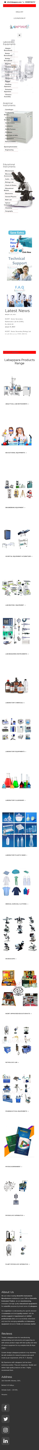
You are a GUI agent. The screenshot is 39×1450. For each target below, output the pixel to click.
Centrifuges (9, 109)
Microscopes (9, 171)
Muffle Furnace (10, 129)
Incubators (9, 126)
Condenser (9, 72)
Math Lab (8, 200)
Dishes (7, 81)
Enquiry (19, 12)
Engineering (9, 150)
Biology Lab (9, 182)
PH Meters (8, 132)
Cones (7, 75)
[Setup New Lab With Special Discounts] (20, 242)
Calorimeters (9, 138)
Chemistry (8, 208)
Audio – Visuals (10, 179)
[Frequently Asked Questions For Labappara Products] (20, 294)
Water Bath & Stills (11, 135)
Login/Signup (19, 18)
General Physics (10, 196)
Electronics (9, 193)
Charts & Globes (10, 185)
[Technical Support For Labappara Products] (20, 268)
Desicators (8, 78)
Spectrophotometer (10, 147)
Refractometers (10, 141)
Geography (9, 211)
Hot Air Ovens (10, 123)
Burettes (8, 63)
